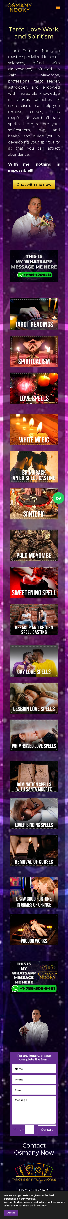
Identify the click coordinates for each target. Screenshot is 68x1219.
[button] (58, 498)
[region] (34, 219)
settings (42, 1205)
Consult (47, 1130)
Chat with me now (34, 184)
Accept (11, 1212)
